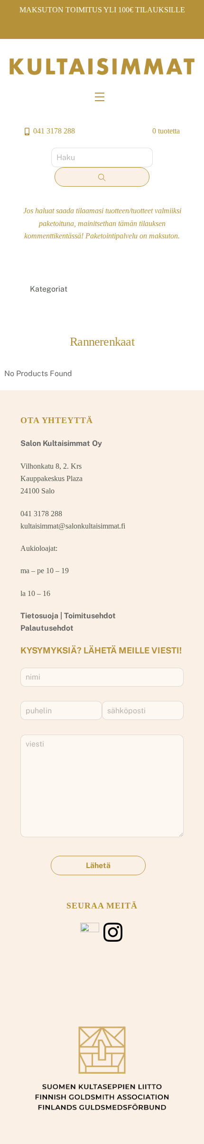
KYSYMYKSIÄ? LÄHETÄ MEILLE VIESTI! (101, 650)
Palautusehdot (47, 628)
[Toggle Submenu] (167, 289)
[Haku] (102, 177)
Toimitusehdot (90, 615)
